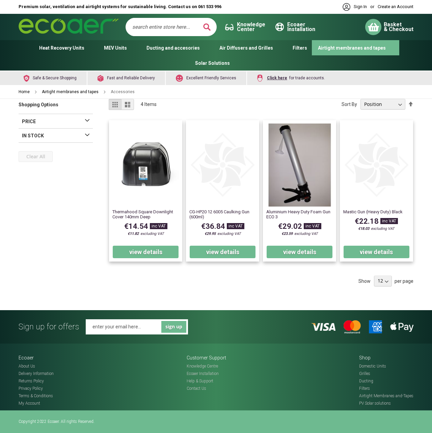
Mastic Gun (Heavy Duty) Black (373, 211)
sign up (173, 326)
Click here (277, 78)
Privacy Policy (31, 388)
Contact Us (196, 388)
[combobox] (166, 27)
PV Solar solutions (375, 403)
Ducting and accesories (173, 48)
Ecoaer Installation (203, 373)
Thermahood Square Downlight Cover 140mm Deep (142, 214)
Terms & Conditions (36, 396)
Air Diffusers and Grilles (246, 48)
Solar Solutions (212, 63)
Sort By (349, 104)
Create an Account (395, 6)
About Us (27, 366)
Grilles (364, 373)
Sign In (360, 6)
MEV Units (115, 48)
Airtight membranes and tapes (352, 48)
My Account (29, 403)
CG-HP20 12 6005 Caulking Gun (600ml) (219, 214)
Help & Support (200, 381)
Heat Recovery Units (61, 48)
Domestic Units (372, 366)
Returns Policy (31, 381)
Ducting (366, 381)
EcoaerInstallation (301, 26)
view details (145, 251)
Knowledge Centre (202, 366)
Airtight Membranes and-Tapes (386, 396)
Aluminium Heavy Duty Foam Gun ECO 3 (298, 214)
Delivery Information (36, 373)
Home (25, 91)
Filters (300, 48)
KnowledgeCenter (251, 26)
